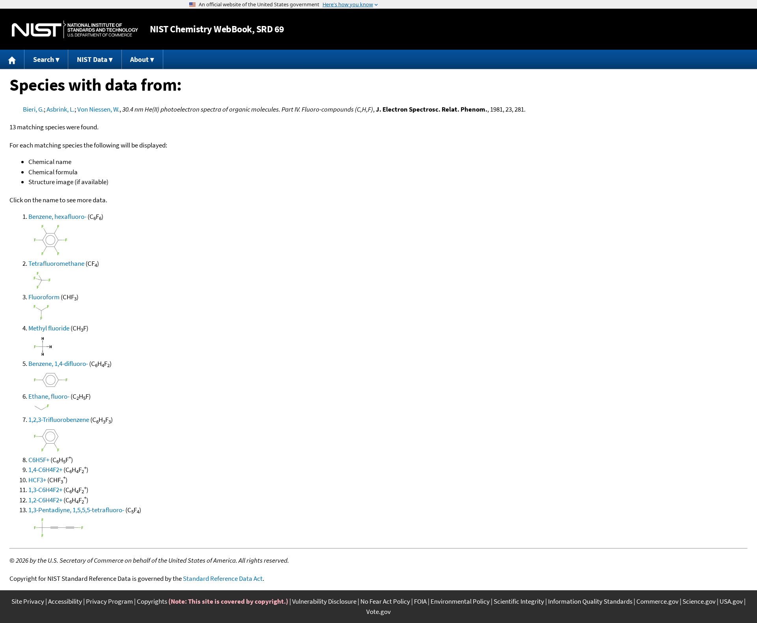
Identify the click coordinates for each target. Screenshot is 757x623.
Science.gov (699, 601)
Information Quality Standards (590, 601)
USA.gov (731, 601)
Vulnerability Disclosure (324, 601)
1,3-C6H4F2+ (45, 489)
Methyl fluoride (48, 328)
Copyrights (152, 601)
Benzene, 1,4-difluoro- (58, 363)
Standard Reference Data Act (223, 578)
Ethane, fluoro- (48, 396)
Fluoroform (44, 297)
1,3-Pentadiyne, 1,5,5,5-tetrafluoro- (76, 509)
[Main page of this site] (12, 59)
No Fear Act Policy (385, 601)
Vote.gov (378, 611)
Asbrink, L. (61, 109)
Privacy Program (109, 601)
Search (43, 59)
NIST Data (92, 59)
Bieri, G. (33, 109)
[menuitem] (12, 59)
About (139, 59)
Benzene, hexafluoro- (57, 216)
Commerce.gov (657, 601)
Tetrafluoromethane (56, 263)
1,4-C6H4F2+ (45, 469)
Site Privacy (27, 601)
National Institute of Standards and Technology (75, 29)
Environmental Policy (460, 601)
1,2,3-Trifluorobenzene (58, 419)
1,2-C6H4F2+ (45, 500)
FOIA (420, 601)
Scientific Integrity (519, 601)
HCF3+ (37, 480)
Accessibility (65, 601)
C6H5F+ (38, 459)
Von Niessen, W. (98, 109)
